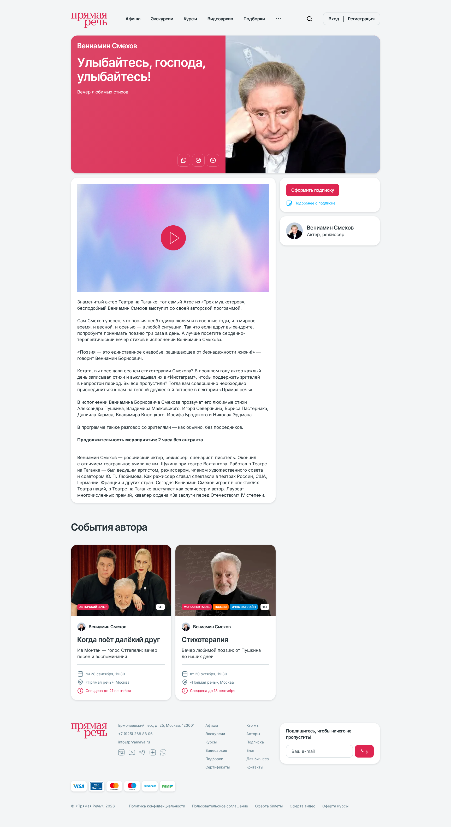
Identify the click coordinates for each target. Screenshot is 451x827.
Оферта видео (302, 806)
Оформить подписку (312, 190)
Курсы (190, 18)
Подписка (255, 742)
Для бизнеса (257, 758)
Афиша (133, 18)
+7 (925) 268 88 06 (135, 733)
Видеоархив (220, 18)
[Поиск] (309, 19)
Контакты (254, 767)
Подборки (254, 18)
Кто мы (252, 725)
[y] (364, 751)
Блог (250, 750)
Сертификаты (217, 767)
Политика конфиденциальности (157, 806)
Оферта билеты (269, 806)
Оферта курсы (335, 806)
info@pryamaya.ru (134, 742)
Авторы (253, 733)
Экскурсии (162, 18)
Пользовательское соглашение (220, 806)
